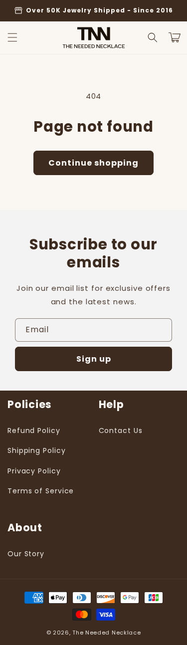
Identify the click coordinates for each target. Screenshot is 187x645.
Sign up (93, 359)
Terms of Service (40, 491)
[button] (12, 37)
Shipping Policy (36, 450)
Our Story (25, 554)
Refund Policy (33, 430)
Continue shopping (93, 163)
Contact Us (121, 430)
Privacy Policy (34, 471)
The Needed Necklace (106, 633)
